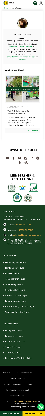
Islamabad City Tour (15, 341)
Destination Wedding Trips (18, 358)
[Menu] (35, 3)
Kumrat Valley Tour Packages (19, 306)
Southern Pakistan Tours (17, 312)
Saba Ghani (25, 35)
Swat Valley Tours (14, 284)
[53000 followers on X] (19, 158)
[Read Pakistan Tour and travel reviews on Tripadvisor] (25, 162)
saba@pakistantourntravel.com (21, 57)
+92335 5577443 (25, 230)
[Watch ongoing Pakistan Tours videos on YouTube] (7, 158)
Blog (15, 373)
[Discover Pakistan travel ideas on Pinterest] (37, 158)
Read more (33, 131)
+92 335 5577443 (22, 224)
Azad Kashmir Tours (15, 278)
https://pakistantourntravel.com (22, 41)
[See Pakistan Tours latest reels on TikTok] (31, 158)
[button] (40, 406)
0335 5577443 (11, 413)
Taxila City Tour (13, 347)
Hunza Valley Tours (14, 267)
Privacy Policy (26, 373)
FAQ (30, 384)
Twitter (22, 59)
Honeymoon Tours (14, 330)
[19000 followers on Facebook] (13, 158)
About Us (6, 373)
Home (5, 8)
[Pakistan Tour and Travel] (8, 2)
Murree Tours (12, 273)
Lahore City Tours (14, 336)
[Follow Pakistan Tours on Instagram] (25, 158)
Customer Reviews (17, 396)
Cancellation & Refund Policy (13, 384)
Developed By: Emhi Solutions (22, 407)
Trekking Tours (13, 352)
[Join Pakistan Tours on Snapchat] (19, 162)
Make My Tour (34, 413)
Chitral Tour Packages (16, 295)
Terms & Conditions (17, 378)
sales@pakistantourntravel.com (27, 235)
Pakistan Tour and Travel (20, 47)
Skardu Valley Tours (15, 289)
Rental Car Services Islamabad (17, 390)
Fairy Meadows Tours (15, 301)
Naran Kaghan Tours (15, 262)
